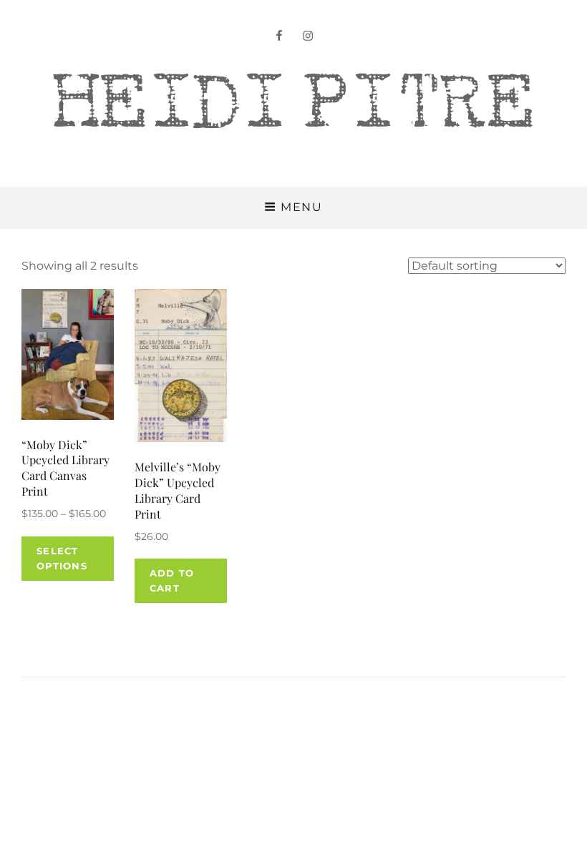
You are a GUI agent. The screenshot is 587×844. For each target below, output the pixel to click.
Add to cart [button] (172, 580)
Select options (62, 558)
